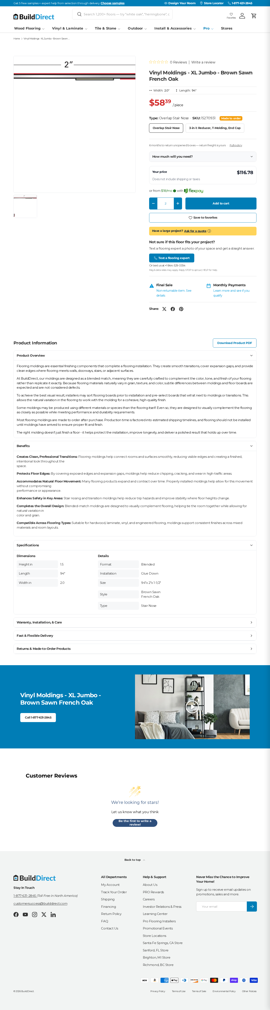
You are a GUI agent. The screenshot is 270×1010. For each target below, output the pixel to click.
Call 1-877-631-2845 (38, 717)
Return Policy (111, 914)
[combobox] (122, 14)
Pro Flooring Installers (159, 921)
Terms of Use (178, 991)
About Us (150, 885)
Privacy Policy (157, 991)
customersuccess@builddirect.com (40, 903)
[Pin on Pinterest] (181, 309)
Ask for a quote (195, 231)
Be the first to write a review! (135, 823)
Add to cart (221, 203)
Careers (149, 899)
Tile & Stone (105, 28)
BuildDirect (27, 991)
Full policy (236, 145)
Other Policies (249, 991)
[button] (254, 15)
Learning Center (155, 914)
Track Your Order (114, 892)
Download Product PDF (234, 343)
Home (17, 39)
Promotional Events (158, 928)
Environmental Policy (224, 991)
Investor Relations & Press (162, 907)
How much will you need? (172, 156)
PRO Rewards (153, 892)
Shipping (107, 899)
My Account (110, 885)
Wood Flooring (27, 28)
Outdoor (135, 28)
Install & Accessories (173, 28)
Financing (108, 907)
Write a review (203, 62)
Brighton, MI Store (156, 957)
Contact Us (109, 928)
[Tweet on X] (164, 309)
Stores (226, 28)
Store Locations (154, 936)
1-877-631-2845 (25, 896)
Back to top (133, 859)
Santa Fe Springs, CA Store (163, 943)
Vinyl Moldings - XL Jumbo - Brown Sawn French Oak (47, 39)
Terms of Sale (199, 991)
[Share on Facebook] (173, 309)
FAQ (104, 921)
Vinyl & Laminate (67, 28)
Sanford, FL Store (156, 950)
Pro (206, 28)
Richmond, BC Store (158, 965)
